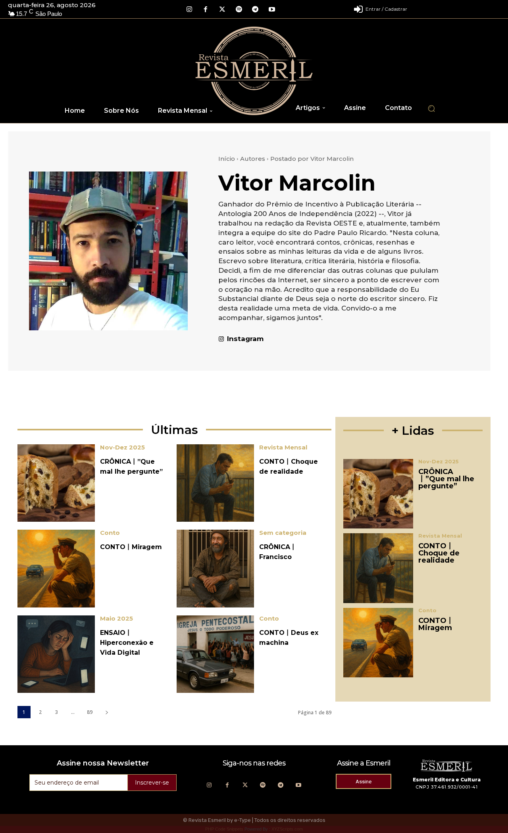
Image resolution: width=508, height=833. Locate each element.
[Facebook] (206, 10)
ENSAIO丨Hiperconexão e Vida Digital (127, 642)
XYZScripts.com (287, 829)
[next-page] (106, 712)
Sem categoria (282, 533)
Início (226, 158)
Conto (110, 533)
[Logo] (254, 71)
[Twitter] (222, 10)
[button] (431, 108)
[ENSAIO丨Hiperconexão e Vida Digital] (56, 654)
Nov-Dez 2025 (122, 447)
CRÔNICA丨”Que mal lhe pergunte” (446, 478)
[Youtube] (272, 10)
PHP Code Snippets (224, 829)
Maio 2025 (116, 618)
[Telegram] (255, 10)
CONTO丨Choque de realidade (439, 553)
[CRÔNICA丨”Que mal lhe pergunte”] (56, 483)
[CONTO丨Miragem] (56, 568)
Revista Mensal (283, 447)
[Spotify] (239, 10)
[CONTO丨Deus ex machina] (215, 654)
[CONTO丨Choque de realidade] (215, 483)
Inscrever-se (152, 782)
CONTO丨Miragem (131, 547)
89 (89, 712)
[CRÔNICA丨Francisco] (215, 568)
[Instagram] (189, 10)
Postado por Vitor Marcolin (312, 158)
